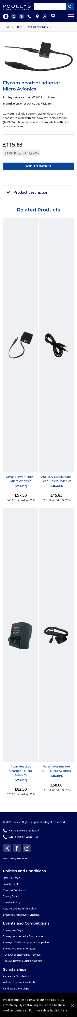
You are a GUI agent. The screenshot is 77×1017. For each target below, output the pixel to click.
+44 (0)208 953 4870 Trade (24, 837)
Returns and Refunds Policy (19, 908)
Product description (31, 192)
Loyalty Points (11, 884)
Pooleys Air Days (13, 930)
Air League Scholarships (17, 976)
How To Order (11, 878)
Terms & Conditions (14, 890)
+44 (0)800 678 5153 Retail (24, 830)
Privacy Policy (11, 896)
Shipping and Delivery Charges (21, 914)
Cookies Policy (11, 902)
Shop (19, 27)
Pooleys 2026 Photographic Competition (26, 942)
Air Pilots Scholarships (16, 988)
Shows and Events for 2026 (19, 948)
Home (6, 27)
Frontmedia (23, 858)
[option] (38, 57)
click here (61, 1010)
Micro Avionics (38, 27)
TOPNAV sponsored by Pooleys (22, 954)
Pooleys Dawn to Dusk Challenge (22, 961)
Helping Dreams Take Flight (19, 982)
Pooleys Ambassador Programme (23, 936)
